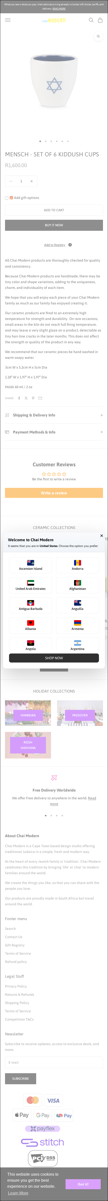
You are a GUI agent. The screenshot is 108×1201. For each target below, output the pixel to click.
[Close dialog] (101, 535)
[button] (30, 565)
